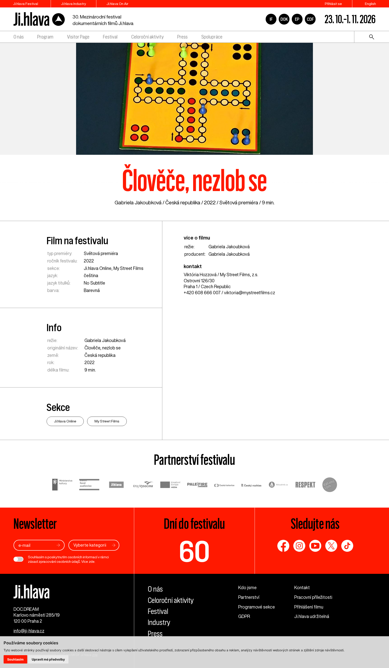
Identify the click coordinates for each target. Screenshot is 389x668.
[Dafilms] (329, 485)
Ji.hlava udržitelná (311, 616)
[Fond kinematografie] (89, 485)
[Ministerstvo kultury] (62, 485)
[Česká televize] (224, 485)
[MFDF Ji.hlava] (39, 19)
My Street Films (128, 268)
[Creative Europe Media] (170, 485)
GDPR (244, 616)
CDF (310, 19)
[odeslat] (58, 545)
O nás (19, 36)
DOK (284, 19)
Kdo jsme (247, 587)
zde (92, 561)
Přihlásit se (333, 3)
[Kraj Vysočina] (143, 485)
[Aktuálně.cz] (278, 485)
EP (297, 19)
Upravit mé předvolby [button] (48, 659)
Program (45, 36)
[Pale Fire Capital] (197, 485)
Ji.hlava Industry (73, 3)
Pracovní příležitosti (313, 597)
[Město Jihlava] (116, 485)
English (370, 3)
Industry (159, 622)
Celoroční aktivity (147, 36)
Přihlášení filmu (308, 607)
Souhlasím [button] (15, 659)
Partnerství (248, 597)
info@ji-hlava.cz (29, 631)
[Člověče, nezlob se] (194, 98)
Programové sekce (256, 607)
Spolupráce (211, 36)
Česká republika (182, 202)
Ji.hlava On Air (117, 3)
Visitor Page (78, 36)
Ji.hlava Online (97, 268)
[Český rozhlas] (251, 485)
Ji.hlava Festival (25, 3)
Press (182, 36)
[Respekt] (305, 485)
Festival (110, 36)
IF (271, 19)
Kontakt (302, 587)
